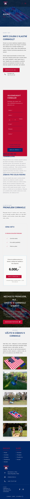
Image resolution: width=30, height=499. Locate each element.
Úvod (4, 16)
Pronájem (6, 457)
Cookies (9, 496)
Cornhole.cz (6, 488)
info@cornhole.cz (12, 477)
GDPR (13, 496)
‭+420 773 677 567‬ (12, 481)
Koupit (5, 452)
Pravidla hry (7, 459)
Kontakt (6, 461)
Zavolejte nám (10, 73)
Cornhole (6, 454)
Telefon (21, 118)
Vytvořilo (19, 496)
